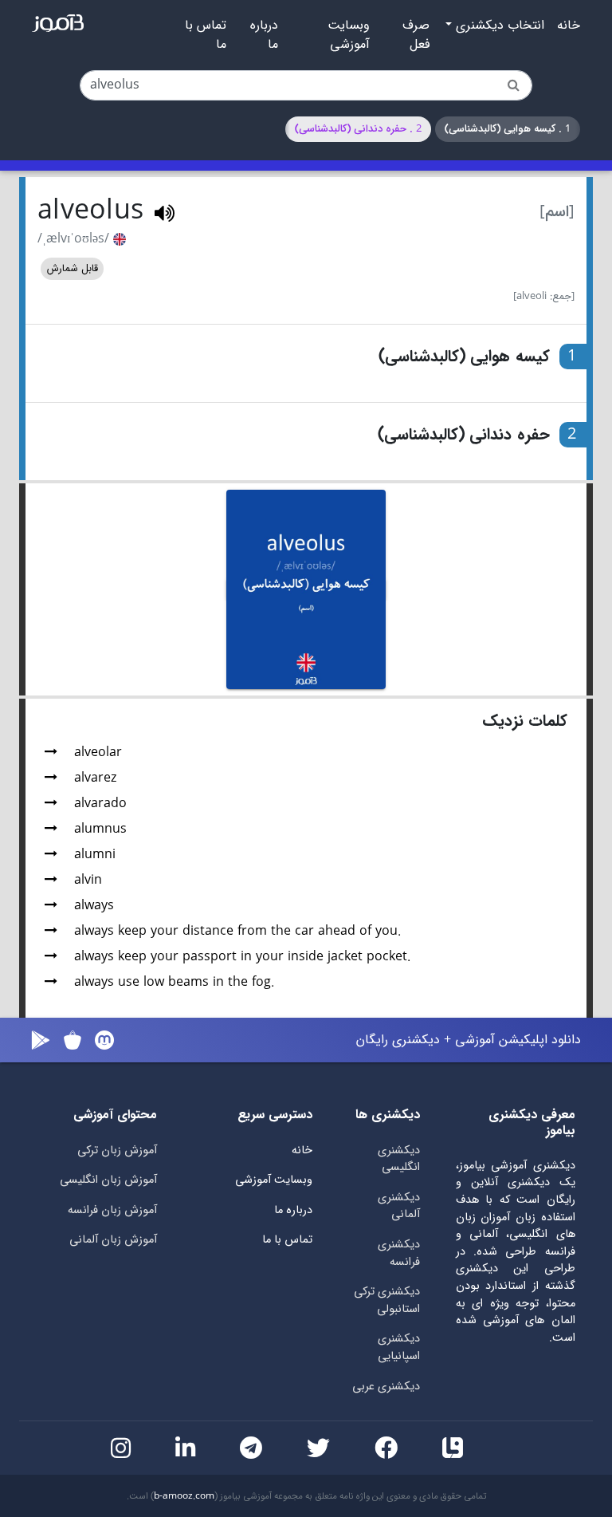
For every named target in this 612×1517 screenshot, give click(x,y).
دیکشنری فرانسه (399, 1253)
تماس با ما (205, 35)
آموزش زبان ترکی (117, 1150)
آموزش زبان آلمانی (113, 1240)
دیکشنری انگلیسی (399, 1159)
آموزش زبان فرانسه (112, 1210)
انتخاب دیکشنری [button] (498, 25)
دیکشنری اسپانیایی (399, 1347)
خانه (568, 25)
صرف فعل (416, 35)
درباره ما (264, 35)
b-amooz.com (184, 1496)
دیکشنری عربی (386, 1386)
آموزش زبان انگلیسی (108, 1180)
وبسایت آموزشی (349, 35)
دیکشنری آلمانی (399, 1206)
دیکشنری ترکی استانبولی (387, 1300)
